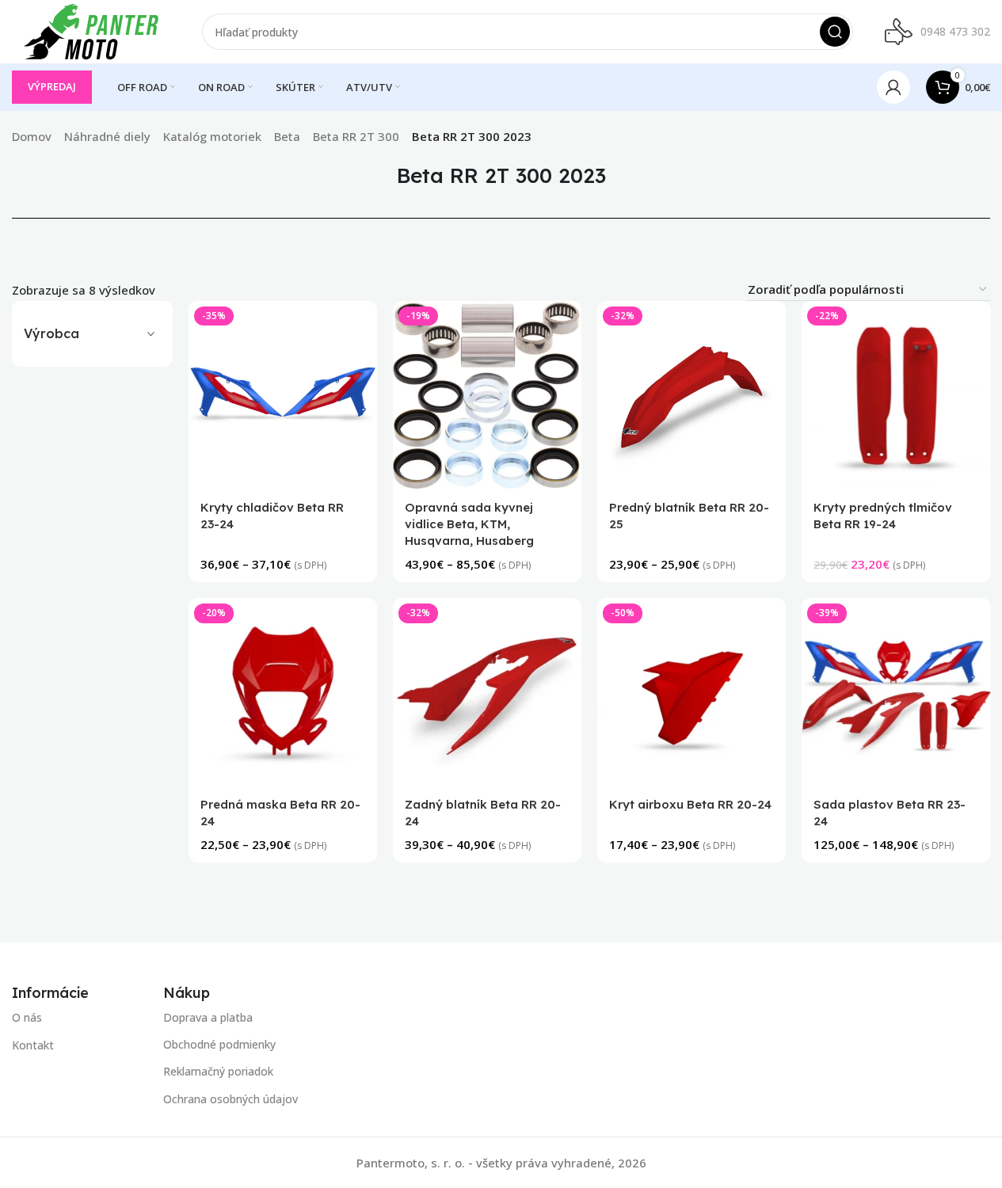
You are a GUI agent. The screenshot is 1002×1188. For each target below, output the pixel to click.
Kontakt (33, 1045)
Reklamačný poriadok (218, 1071)
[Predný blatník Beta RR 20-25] (691, 395)
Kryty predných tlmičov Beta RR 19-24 (882, 516)
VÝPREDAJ (52, 86)
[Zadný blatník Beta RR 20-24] (487, 693)
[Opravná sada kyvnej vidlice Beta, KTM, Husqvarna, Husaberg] (487, 395)
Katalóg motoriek (212, 136)
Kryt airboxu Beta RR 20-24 (690, 805)
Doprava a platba (208, 1017)
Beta (287, 136)
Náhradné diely (107, 136)
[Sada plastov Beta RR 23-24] (896, 693)
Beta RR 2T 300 (356, 136)
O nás (27, 1017)
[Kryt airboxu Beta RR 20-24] (691, 693)
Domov (31, 136)
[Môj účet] (893, 87)
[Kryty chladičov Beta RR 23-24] (283, 395)
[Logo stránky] (91, 30)
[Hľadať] (835, 32)
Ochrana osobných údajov (230, 1098)
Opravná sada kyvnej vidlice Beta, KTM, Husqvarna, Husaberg (469, 525)
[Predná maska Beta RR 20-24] (283, 693)
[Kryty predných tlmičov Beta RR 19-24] (896, 395)
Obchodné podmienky (219, 1045)
